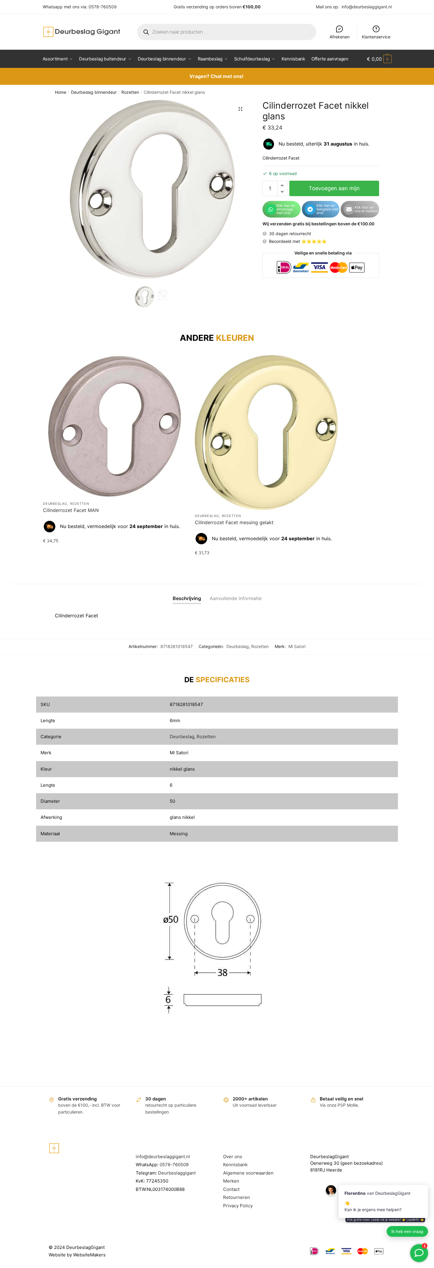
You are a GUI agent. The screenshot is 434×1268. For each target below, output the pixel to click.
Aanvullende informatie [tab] (236, 598)
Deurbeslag (55, 504)
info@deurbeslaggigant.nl (367, 6)
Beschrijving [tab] (187, 598)
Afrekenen (340, 36)
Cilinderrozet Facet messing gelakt (234, 522)
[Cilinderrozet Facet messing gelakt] (266, 432)
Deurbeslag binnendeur (94, 92)
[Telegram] (310, 209)
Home (60, 92)
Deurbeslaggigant (177, 1173)
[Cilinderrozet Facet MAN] (114, 426)
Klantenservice (376, 36)
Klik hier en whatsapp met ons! (286, 209)
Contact (231, 1189)
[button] (240, 109)
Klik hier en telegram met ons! (327, 209)
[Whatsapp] (270, 209)
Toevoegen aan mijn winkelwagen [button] (114, 552)
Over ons (232, 1156)
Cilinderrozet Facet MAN (71, 510)
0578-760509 (103, 6)
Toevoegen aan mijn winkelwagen (334, 190)
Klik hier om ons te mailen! (366, 209)
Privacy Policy (238, 1205)
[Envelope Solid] (349, 209)
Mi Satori (296, 646)
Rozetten (130, 92)
